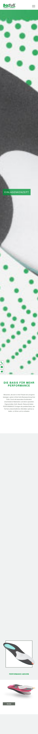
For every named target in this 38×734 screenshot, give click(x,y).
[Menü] (32, 6)
